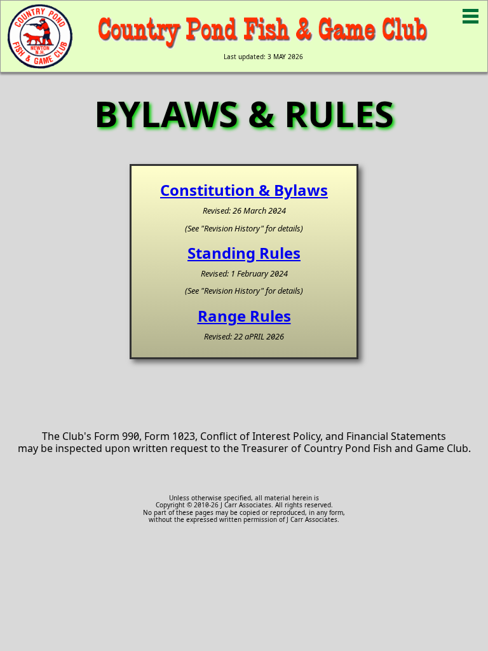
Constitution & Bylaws (244, 189)
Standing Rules (244, 252)
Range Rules (244, 315)
